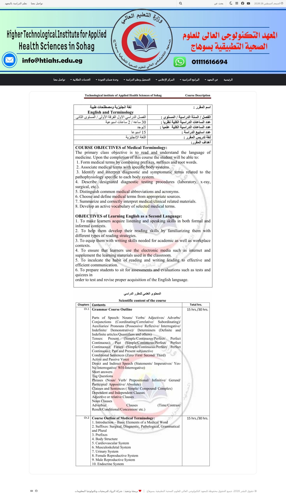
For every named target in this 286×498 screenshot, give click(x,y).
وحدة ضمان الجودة (108, 79)
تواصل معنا (37, 3)
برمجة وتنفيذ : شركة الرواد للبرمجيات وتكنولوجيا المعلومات (106, 491)
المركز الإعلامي (166, 79)
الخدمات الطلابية (81, 79)
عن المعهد (212, 79)
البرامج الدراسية (190, 79)
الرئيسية (228, 79)
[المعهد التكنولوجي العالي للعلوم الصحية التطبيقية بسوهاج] (143, 40)
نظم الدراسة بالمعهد (16, 3)
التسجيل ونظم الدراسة (138, 79)
